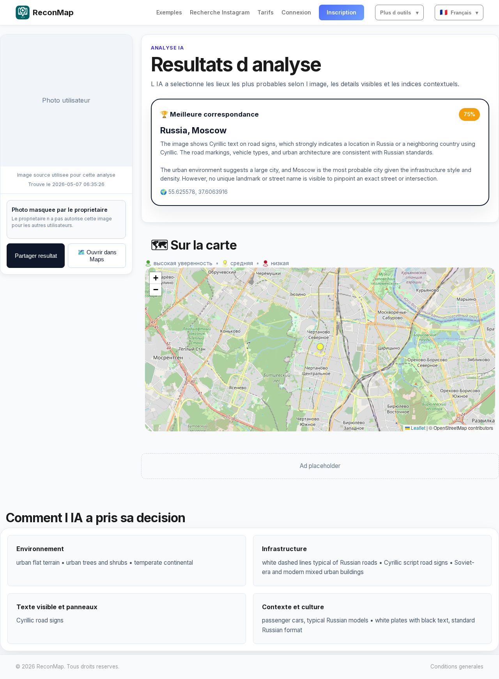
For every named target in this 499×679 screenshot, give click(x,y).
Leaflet (417, 427)
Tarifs (265, 12)
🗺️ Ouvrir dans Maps (97, 255)
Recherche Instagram (220, 12)
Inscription (341, 12)
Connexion (296, 12)
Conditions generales (456, 666)
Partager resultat (36, 255)
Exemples (169, 12)
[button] (320, 349)
